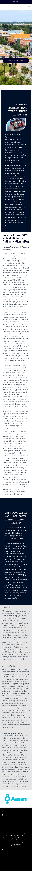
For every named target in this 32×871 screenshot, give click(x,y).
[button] (16, 60)
